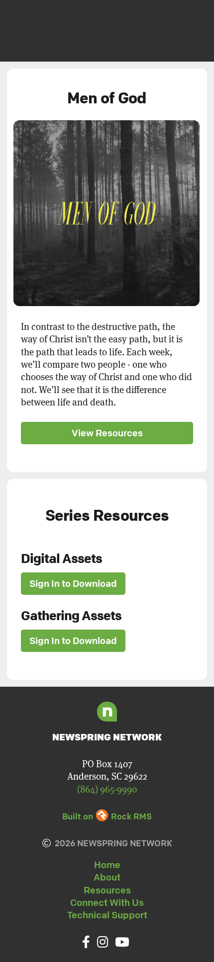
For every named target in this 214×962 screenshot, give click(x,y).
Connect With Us (107, 902)
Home (107, 864)
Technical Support (107, 914)
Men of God (106, 97)
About (107, 877)
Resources (107, 889)
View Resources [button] (107, 432)
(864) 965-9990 (107, 789)
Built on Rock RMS (107, 816)
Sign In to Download (73, 583)
